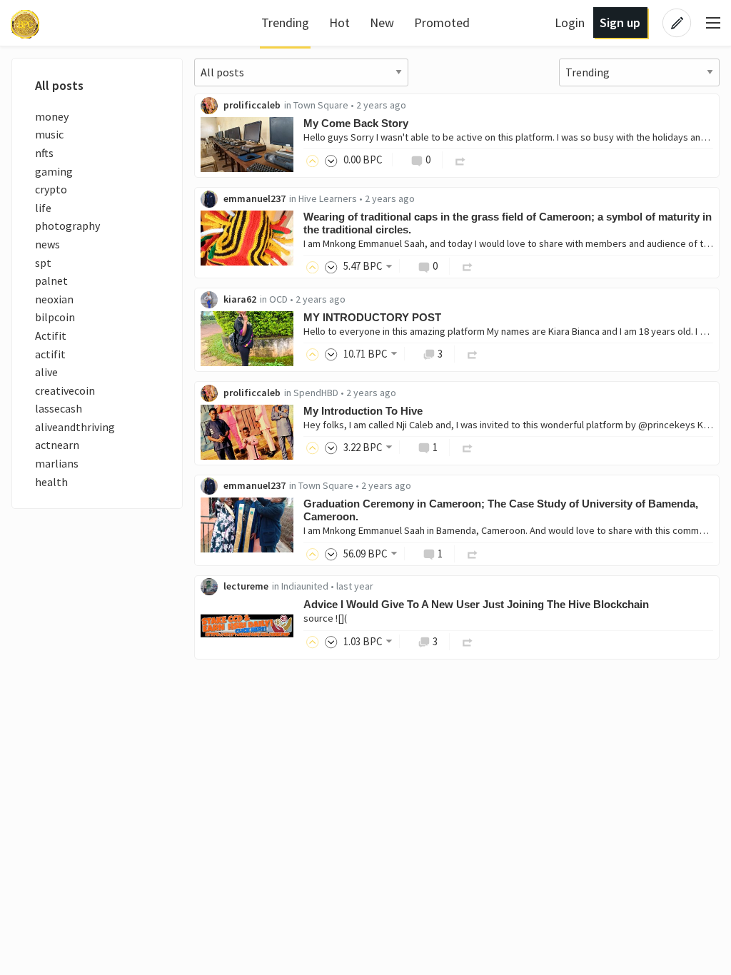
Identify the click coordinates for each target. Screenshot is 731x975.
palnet (51, 280)
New (382, 22)
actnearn (57, 445)
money (52, 116)
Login (570, 22)
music (49, 134)
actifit (50, 354)
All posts (59, 85)
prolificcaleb (252, 104)
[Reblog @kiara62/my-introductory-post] (472, 353)
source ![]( (325, 618)
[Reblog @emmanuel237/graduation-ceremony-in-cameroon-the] (472, 553)
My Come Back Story (355, 123)
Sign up (620, 22)
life (43, 208)
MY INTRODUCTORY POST (372, 317)
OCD (278, 299)
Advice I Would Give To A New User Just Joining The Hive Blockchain (476, 604)
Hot (339, 22)
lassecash (58, 408)
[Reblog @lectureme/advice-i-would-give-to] (467, 641)
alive (46, 372)
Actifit (50, 335)
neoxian (54, 299)
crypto (51, 189)
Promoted (442, 22)
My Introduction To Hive (363, 411)
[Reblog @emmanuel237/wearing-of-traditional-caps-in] (467, 266)
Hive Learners (327, 198)
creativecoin (65, 390)
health (51, 482)
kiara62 (239, 299)
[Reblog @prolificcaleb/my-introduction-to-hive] (467, 447)
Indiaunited (304, 586)
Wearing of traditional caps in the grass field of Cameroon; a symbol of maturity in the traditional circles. (507, 223)
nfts (44, 153)
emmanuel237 (254, 198)
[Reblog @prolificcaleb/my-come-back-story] (460, 159)
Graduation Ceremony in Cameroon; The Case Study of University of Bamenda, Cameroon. (500, 509)
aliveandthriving (75, 427)
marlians (57, 463)
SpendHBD (315, 392)
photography (67, 225)
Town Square (320, 104)
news (47, 244)
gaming (54, 171)
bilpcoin (55, 317)
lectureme (245, 586)
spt (43, 263)
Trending (285, 22)
